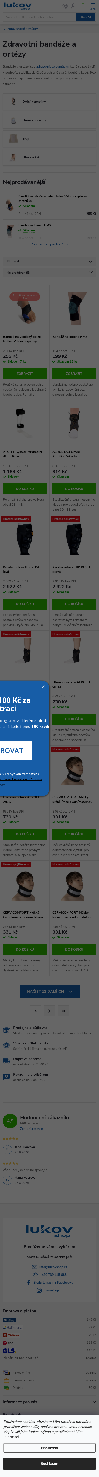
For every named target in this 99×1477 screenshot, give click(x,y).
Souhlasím (49, 1463)
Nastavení (49, 1447)
